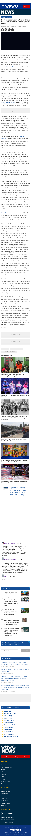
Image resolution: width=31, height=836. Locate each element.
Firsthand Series (9, 723)
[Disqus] (15, 519)
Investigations (8, 727)
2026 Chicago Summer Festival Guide (10, 593)
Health (3, 776)
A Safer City (7, 711)
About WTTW (18, 827)
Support (24, 827)
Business (3, 769)
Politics (3, 779)
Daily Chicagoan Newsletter (8, 820)
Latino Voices (5, 349)
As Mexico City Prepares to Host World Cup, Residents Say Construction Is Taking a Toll (13, 440)
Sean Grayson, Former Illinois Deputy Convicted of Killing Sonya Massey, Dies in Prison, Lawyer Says (11, 621)
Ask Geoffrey (8, 716)
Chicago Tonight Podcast (7, 817)
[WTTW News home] (7, 12)
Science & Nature (5, 781)
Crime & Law (6, 17)
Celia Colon (5, 351)
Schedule (7, 827)
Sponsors (3, 805)
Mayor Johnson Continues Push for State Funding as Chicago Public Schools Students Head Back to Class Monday (11, 631)
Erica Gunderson (5, 26)
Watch (12, 827)
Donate (26, 6)
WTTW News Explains (11, 736)
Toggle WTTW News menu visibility (29, 12)
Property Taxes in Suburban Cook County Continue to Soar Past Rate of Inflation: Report (11, 612)
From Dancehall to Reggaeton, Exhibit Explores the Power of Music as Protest (14, 461)
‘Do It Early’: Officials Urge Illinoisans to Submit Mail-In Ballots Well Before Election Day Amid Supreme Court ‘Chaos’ (14, 678)
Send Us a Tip (5, 801)
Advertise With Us (5, 803)
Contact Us (4, 798)
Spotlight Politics (9, 732)
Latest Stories (5, 765)
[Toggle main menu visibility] (2, 6)
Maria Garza (13, 351)
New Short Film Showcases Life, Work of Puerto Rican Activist (15, 396)
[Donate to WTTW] (15, 830)
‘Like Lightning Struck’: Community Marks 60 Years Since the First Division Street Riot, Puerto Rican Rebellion (15, 418)
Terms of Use (16, 834)
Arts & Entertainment (6, 767)
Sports (3, 784)
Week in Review (9, 734)
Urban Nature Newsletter (7, 822)
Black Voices (8, 718)
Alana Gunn (5, 213)
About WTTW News (6, 796)
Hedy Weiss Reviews (10, 725)
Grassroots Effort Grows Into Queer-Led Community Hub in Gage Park (12, 375)
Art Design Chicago (10, 713)
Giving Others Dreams (8, 103)
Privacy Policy (9, 834)
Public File (22, 834)
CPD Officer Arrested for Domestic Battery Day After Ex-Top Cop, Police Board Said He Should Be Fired (11, 601)
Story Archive (4, 793)
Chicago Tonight (9, 720)
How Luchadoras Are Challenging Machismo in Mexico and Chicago (14, 482)
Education (3, 774)
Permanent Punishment (12, 67)
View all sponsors (15, 111)
